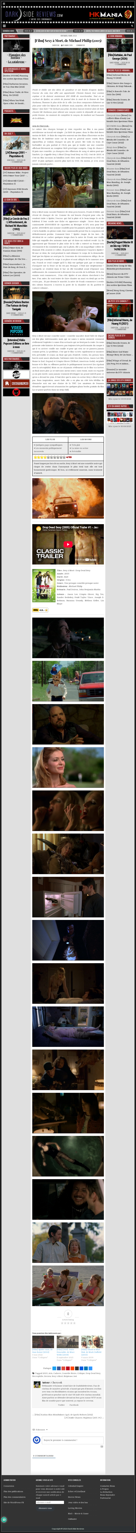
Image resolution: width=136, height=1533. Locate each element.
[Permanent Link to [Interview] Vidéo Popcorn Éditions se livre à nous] (16, 330)
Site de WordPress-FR (14, 1502)
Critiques (64, 35)
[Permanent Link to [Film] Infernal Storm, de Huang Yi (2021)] (120, 310)
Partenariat (105, 1498)
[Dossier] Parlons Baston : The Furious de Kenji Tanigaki (16, 305)
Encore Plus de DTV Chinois (116, 336)
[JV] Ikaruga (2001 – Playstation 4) (16, 154)
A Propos (104, 1489)
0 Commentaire (17, 162)
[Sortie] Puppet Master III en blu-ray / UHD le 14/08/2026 (120, 246)
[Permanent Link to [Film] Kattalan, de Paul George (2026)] (120, 45)
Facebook (73, 1405)
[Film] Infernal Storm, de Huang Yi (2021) (119, 321)
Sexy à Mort (57, 1376)
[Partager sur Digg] (81, 1368)
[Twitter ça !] (54, 1368)
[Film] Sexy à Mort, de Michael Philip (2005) (68, 40)
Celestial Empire (75, 1486)
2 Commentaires (17, 235)
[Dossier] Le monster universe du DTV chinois (118, 371)
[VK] (128, 25)
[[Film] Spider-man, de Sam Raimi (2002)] (43, 1342)
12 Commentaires (17, 315)
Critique (81, 1373)
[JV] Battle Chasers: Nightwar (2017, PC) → (84, 1418)
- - (16, 61)
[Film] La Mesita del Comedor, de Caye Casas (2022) (118, 140)
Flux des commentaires (15, 1497)
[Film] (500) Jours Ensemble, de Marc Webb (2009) (66, 1352)
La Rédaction (106, 1492)
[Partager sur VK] (77, 1368)
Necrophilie (37, 1376)
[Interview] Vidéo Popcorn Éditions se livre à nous (16, 343)
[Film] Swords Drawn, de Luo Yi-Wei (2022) (118, 344)
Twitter (61, 1405)
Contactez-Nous (107, 1486)
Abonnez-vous (45, 1508)
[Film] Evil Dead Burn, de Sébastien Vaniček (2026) (119, 161)
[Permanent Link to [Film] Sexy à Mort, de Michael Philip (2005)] (68, 66)
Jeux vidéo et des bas (78, 1502)
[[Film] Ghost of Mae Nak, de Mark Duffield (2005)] (92, 1342)
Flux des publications (13, 1491)
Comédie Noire (69, 1373)
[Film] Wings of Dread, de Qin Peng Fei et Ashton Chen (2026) (119, 362)
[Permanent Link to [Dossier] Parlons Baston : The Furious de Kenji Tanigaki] (16, 292)
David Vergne (11, 313)
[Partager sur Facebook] (59, 1368)
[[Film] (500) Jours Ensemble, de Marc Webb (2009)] (68, 1342)
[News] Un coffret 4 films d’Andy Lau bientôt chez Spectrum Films (120, 118)
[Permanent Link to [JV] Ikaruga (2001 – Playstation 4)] (16, 143)
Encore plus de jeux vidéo (15, 168)
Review (47, 1376)
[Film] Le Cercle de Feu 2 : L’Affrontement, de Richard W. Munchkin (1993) (16, 224)
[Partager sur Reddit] (72, 1368)
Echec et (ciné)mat (76, 1491)
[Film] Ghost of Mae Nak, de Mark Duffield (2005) (91, 1352)
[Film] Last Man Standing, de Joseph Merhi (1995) (119, 182)
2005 (45, 1373)
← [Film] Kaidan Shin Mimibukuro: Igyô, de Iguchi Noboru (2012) (62, 1415)
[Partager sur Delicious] (90, 1368)
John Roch (10, 160)
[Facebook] (125, 25)
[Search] (132, 25)
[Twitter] (121, 25)
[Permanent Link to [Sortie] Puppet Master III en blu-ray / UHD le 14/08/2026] (120, 232)
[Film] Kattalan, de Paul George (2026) (120, 56)
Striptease (68, 1376)
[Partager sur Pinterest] (68, 1368)
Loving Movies (75, 1508)
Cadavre (57, 1373)
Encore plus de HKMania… (119, 70)
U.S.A (74, 35)
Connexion (9, 1486)
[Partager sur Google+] (63, 1368)
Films (70, 35)
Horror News (74, 1497)
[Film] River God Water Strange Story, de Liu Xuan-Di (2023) (119, 353)
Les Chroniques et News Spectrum (15, 70)
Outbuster (72, 1519)
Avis (50, 1373)
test (75, 1376)
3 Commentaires (17, 353)
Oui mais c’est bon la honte (13, 242)
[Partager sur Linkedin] (86, 1368)
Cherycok (55, 45)
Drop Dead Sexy (93, 1373)
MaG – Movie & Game (78, 1514)
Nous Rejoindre (107, 1495)
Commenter (80, 45)
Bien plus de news (116, 261)
